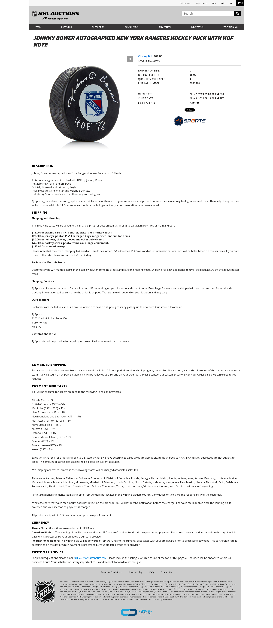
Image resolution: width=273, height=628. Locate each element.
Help (223, 3)
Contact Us (166, 572)
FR (231, 3)
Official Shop (185, 3)
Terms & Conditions (111, 572)
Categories (98, 27)
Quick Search (131, 27)
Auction (195, 102)
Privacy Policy (135, 572)
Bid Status (197, 27)
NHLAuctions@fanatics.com (90, 558)
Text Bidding (230, 27)
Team (38, 27)
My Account (201, 3)
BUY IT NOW (165, 27)
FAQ (214, 3)
